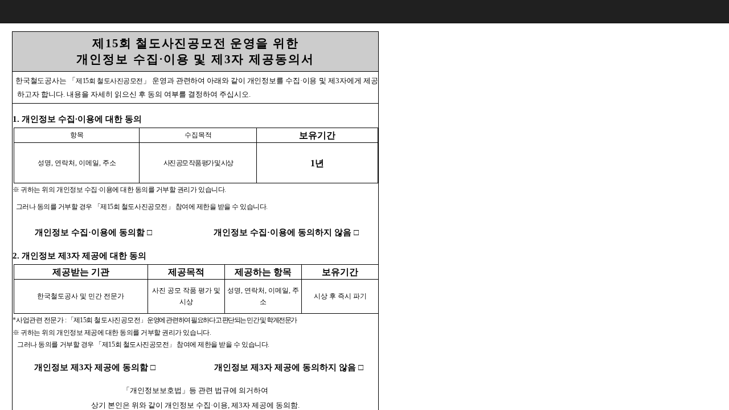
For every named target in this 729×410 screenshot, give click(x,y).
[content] (364, 205)
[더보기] (717, 11)
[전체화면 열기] (694, 11)
